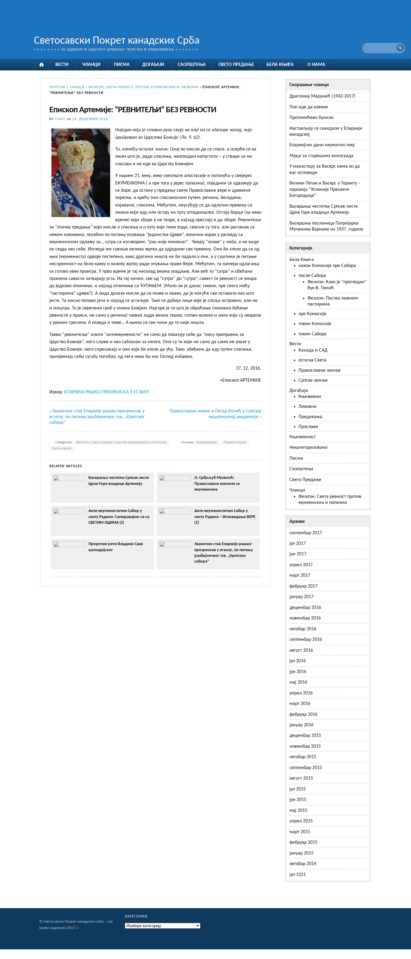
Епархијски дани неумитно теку (322, 145)
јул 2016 (297, 661)
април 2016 (301, 693)
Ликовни (307, 406)
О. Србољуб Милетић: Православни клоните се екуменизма (217, 484)
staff (60, 119)
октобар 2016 (302, 629)
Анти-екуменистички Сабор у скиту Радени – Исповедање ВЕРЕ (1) (224, 517)
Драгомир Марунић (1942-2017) (322, 96)
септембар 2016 (305, 639)
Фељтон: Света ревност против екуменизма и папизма (143, 87)
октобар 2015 (302, 757)
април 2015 (301, 821)
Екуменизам (206, 442)
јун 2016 (297, 671)
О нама (316, 64)
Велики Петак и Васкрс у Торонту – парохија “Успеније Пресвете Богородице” (324, 189)
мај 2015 (298, 810)
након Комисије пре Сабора (327, 265)
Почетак (57, 87)
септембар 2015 (305, 767)
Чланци (91, 64)
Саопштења (192, 64)
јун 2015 (297, 799)
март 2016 (299, 703)
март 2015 (299, 832)
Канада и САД (312, 350)
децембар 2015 (305, 735)
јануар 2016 (301, 725)
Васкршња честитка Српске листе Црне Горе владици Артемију (118, 481)
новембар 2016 (305, 618)
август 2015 (301, 778)
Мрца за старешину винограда (321, 156)
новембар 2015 (305, 746)
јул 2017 (297, 543)
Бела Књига (280, 64)
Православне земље (319, 370)
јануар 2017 (301, 596)
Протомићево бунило (311, 117)
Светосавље (61, 448)
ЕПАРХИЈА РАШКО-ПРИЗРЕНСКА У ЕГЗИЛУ (106, 392)
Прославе (308, 426)
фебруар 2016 (303, 714)
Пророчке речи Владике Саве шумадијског (115, 547)
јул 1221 (297, 874)
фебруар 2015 (303, 842)
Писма (122, 64)
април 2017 (301, 565)
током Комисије (314, 323)
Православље (235, 442)
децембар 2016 (305, 607)
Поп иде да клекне (308, 107)
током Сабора (312, 334)
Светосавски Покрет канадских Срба (116, 41)
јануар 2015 (301, 853)
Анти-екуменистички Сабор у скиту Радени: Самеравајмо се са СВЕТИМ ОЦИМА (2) (118, 517)
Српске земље (313, 380)
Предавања (310, 416)
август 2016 (301, 650)
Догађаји (153, 64)
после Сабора (312, 275)
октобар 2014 (302, 863)
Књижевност (302, 437)
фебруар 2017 (303, 586)
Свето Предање (236, 64)
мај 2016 (298, 682)
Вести (61, 64)
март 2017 (299, 575)
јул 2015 (297, 789)
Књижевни (309, 396)
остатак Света (312, 360)
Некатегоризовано (308, 447)
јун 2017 (297, 554)
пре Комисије (312, 314)
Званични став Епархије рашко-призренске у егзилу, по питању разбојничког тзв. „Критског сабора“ (97, 417)
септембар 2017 (305, 533)
